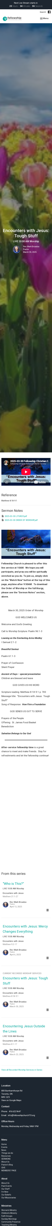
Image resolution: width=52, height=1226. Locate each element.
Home (4, 1144)
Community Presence (10, 1222)
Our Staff (5, 1189)
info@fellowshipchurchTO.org (21, 1115)
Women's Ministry (9, 1210)
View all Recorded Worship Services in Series (21, 1070)
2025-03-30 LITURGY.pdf (16, 516)
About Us (5, 1162)
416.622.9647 (15, 1111)
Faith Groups (6, 1216)
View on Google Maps (11, 1100)
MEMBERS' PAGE (8, 1170)
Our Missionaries (8, 1198)
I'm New (4, 1192)
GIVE (3, 1167)
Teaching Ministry (9, 1225)
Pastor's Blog (7, 1165)
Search (43, 12)
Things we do (7, 1153)
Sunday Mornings (9, 1219)
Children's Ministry (9, 1213)
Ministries (6, 1205)
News (3, 1150)
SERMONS (6, 1159)
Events (4, 1147)
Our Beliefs (6, 1195)
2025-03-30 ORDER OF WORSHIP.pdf (21, 520)
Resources (6, 1156)
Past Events (6, 1186)
